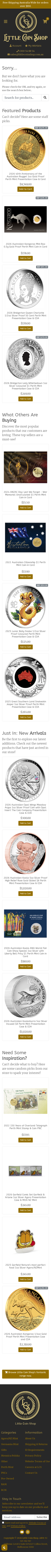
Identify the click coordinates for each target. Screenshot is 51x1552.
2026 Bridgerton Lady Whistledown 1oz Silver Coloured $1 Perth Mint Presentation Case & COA (25, 386)
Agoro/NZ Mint (9, 1438)
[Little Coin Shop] (26, 21)
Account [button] (16, 45)
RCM (4, 1490)
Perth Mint (7, 1467)
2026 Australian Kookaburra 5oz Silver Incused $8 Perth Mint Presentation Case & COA (25, 1024)
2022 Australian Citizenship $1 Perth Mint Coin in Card (26, 563)
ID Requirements (34, 1449)
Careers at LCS (33, 1467)
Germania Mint (10, 1444)
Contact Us (31, 1472)
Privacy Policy (33, 1455)
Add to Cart (25, 189)
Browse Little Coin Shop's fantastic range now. (27, 1374)
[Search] (45, 97)
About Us (30, 1438)
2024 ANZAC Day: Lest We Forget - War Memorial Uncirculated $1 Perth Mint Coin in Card (25, 495)
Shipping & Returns (36, 1444)
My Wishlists (34, 45)
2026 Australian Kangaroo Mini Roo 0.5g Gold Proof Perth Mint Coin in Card (25, 245)
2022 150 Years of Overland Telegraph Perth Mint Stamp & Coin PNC (25, 1127)
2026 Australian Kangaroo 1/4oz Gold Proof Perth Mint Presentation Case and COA (25, 1337)
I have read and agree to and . (24, 1524)
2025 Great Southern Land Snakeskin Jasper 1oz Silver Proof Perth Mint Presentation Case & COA (25, 704)
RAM (4, 1484)
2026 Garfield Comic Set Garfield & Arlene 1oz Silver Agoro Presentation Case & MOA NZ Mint (25, 1197)
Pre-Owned (7, 1478)
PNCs (4, 1472)
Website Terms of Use (37, 1461)
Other (4, 1461)
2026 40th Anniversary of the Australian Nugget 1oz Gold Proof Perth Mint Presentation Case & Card (25, 176)
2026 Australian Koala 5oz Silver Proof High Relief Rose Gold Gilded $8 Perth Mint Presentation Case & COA (25, 880)
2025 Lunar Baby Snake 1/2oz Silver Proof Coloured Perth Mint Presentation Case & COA (26, 634)
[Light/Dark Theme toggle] (4, 1548)
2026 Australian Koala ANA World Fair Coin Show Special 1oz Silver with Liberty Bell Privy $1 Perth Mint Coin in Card (25, 952)
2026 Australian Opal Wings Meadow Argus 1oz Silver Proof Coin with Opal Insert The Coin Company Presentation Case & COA (25, 808)
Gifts (4, 1449)
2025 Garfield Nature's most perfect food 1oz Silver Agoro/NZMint (25, 1266)
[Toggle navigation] (5, 21)
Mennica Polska (10, 1455)
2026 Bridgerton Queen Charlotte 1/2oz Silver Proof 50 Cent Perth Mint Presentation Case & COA (25, 315)
